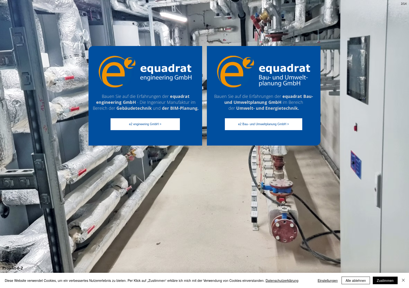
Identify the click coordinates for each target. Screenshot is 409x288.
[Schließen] (403, 280)
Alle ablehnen (356, 280)
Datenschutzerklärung (282, 280)
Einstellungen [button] (328, 280)
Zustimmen (385, 280)
